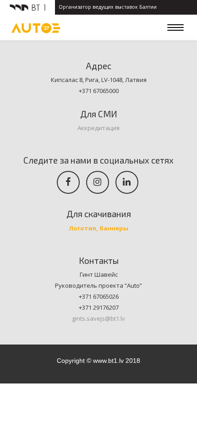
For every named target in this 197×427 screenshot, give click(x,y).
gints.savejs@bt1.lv (98, 318)
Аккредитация (98, 128)
